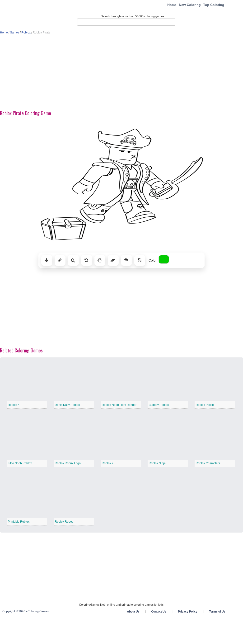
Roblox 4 (13, 405)
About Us (133, 611)
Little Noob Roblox (20, 463)
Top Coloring (213, 5)
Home (172, 5)
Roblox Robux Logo (68, 463)
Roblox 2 (107, 463)
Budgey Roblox (159, 405)
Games (14, 32)
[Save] (139, 260)
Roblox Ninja (157, 463)
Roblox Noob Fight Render (119, 405)
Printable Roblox (18, 521)
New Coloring (190, 5)
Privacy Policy (187, 611)
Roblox (26, 32)
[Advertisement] (121, 72)
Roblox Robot (64, 521)
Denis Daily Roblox (67, 405)
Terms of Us (217, 611)
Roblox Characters (208, 463)
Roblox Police (205, 405)
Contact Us (158, 611)
